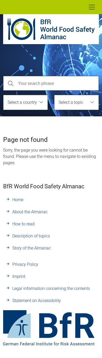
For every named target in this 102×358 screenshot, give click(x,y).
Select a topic (71, 102)
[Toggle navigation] (92, 7)
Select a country (22, 102)
